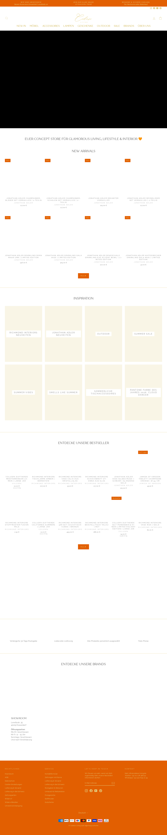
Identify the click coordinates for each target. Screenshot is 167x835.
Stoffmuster (49, 799)
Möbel (34, 25)
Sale (117, 25)
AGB (6, 777)
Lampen (68, 25)
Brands (129, 25)
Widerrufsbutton (11, 802)
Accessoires (51, 25)
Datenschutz (10, 781)
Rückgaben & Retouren (54, 788)
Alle (84, 276)
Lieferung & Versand (13, 788)
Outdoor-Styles (18, 120)
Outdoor (103, 25)
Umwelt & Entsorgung (13, 806)
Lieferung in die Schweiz (14, 791)
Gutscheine (49, 802)
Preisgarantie (50, 795)
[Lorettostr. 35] (83, 730)
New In (21, 25)
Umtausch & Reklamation (55, 791)
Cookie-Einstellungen (13, 784)
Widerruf (8, 799)
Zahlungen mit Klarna (53, 777)
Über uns (144, 25)
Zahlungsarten (10, 795)
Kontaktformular (51, 774)
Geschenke (85, 25)
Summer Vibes (45, 120)
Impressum (9, 774)
